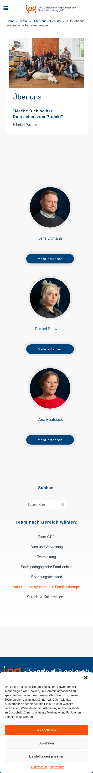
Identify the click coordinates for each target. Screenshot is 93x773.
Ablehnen (46, 743)
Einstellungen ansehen (46, 756)
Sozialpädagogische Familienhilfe (46, 567)
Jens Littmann (50, 238)
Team (23, 21)
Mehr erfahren (50, 259)
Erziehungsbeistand (46, 577)
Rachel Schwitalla (50, 329)
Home (10, 21)
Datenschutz (39, 767)
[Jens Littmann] (50, 207)
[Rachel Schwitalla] (50, 298)
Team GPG (46, 537)
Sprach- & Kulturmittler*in (46, 597)
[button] (85, 677)
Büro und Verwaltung (47, 547)
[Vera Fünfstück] (50, 388)
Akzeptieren (46, 730)
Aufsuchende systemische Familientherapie (47, 587)
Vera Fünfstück (50, 419)
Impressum (57, 767)
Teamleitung (46, 557)
